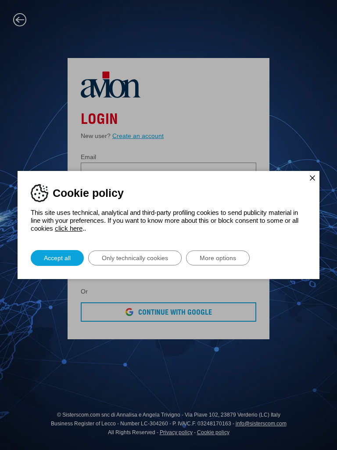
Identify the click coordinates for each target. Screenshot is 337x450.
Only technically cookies (135, 257)
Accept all (57, 257)
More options (218, 257)
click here (68, 228)
